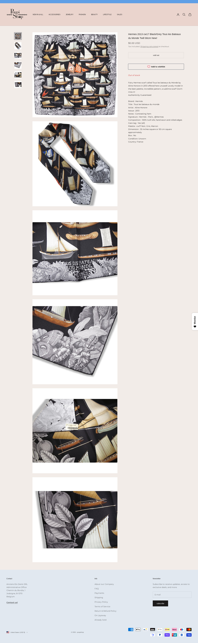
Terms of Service (102, 606)
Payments (99, 593)
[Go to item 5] (18, 75)
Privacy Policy (101, 602)
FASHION (82, 14)
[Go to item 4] (18, 65)
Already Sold (100, 620)
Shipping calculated (149, 46)
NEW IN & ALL (38, 14)
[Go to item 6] (18, 84)
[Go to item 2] (18, 46)
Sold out (156, 55)
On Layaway (100, 615)
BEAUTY (94, 14)
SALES (119, 14)
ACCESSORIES (54, 14)
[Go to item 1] (18, 36)
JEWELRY (69, 14)
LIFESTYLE (107, 14)
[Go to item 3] (18, 55)
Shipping (99, 597)
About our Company (104, 584)
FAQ (97, 588)
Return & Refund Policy (105, 611)
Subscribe (160, 603)
